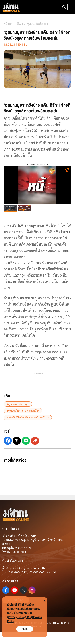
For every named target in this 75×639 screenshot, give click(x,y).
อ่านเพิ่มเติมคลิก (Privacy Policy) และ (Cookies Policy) (24, 617)
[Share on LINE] (26, 441)
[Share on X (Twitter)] (17, 441)
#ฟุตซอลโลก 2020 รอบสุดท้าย (22, 410)
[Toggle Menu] (70, 7)
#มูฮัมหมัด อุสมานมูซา (17, 404)
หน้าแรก (8, 23)
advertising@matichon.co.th (27, 568)
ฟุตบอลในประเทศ (37, 23)
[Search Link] (64, 7)
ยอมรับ (24, 629)
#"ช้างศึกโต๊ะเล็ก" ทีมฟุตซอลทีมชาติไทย (27, 417)
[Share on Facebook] (8, 441)
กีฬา (20, 23)
